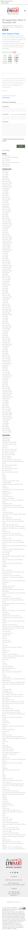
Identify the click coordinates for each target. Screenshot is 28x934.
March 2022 (5, 218)
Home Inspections (7, 629)
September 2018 (7, 271)
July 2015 (5, 300)
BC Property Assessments (9, 449)
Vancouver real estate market (11, 829)
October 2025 (6, 185)
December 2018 (6, 265)
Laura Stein (5, 659)
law (3, 661)
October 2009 (6, 395)
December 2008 (7, 412)
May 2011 (4, 367)
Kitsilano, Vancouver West (10, 654)
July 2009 (5, 400)
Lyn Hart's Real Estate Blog (10, 157)
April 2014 (5, 321)
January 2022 (6, 221)
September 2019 (7, 249)
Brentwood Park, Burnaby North (11, 459)
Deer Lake (5, 516)
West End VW (6, 840)
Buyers (4, 477)
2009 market (6, 440)
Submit (21, 146)
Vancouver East (6, 820)
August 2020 (6, 244)
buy (3, 474)
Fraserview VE (6, 573)
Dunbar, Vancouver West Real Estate (13, 549)
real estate (5, 745)
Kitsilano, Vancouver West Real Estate (13, 656)
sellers (4, 777)
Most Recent (5, 171)
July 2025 (5, 190)
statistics (4, 798)
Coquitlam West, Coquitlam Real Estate (13, 514)
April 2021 (5, 232)
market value (6, 677)
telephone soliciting (8, 805)
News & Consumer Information (11, 162)
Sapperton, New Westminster (11, 770)
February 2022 (6, 220)
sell (3, 773)
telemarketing (6, 803)
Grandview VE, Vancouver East (11, 598)
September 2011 (6, 363)
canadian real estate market (10, 481)
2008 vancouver (7, 437)
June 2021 (5, 228)
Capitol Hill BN (6, 482)
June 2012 (5, 349)
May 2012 (5, 351)
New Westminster (7, 708)
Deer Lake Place (7, 517)
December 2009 (7, 391)
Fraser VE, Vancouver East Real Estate (13, 572)
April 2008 (5, 426)
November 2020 (7, 239)
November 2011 (6, 360)
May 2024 (5, 202)
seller (3, 775)
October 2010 (6, 374)
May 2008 (5, 425)
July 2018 (5, 274)
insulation (5, 645)
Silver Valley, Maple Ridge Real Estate (13, 784)
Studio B (4, 799)
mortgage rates (18, 27)
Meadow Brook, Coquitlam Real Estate (13, 678)
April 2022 (5, 216)
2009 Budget (6, 438)
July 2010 (5, 379)
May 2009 (5, 404)
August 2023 (6, 204)
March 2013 (5, 337)
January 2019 (6, 264)
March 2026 (5, 179)
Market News (6, 159)
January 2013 (6, 341)
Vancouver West (7, 831)
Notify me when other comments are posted (13, 140)
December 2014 (6, 309)
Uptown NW (5, 808)
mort (3, 687)
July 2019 (5, 253)
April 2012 (5, 353)
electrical (5, 558)
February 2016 (6, 295)
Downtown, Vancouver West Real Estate (14, 545)
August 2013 (5, 330)
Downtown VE (6, 531)
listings (4, 663)
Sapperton (5, 768)
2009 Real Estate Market (9, 442)
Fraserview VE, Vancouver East (11, 575)
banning (4, 447)
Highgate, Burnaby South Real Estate (13, 628)
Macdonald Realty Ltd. (9, 668)
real (3, 743)
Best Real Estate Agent (8, 454)
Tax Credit (5, 801)
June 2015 (5, 302)
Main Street (5, 670)
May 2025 (5, 193)
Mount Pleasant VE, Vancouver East (12, 694)
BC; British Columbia (8, 453)
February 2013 (6, 339)
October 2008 (6, 416)
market (4, 675)
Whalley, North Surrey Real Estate (12, 847)
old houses (5, 721)
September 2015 (7, 297)
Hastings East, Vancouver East (11, 615)
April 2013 (5, 335)
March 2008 (6, 428)
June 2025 (5, 192)
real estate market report (9, 754)
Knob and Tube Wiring (8, 657)
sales (3, 766)
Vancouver (5, 817)
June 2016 (5, 288)
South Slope (5, 789)
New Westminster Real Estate (10, 710)
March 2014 (5, 323)
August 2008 (6, 419)
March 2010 (5, 386)
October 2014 (6, 313)
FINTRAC (4, 566)
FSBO (3, 584)
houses (4, 636)
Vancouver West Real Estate (10, 833)
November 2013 (6, 327)
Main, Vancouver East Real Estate (12, 672)
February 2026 (6, 181)
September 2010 (7, 376)
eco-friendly (6, 552)
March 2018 (5, 276)
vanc (3, 815)
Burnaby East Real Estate (9, 465)
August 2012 (5, 346)
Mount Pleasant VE (7, 693)
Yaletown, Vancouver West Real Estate (13, 848)
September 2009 (7, 397)
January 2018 (6, 279)
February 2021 (6, 236)
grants (4, 607)
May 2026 (5, 176)
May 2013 (5, 334)
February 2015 (6, 306)
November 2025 (7, 183)
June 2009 (5, 402)
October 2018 (6, 269)
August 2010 (6, 377)
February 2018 (6, 278)
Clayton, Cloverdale (8, 498)
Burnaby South (6, 470)
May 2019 (5, 257)
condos (4, 510)
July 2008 (5, 421)
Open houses (6, 722)
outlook (4, 724)
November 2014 (6, 311)
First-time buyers (10, 27)
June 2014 (5, 318)
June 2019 (5, 255)
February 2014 (6, 325)
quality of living (6, 735)
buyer (4, 475)
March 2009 (6, 407)
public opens (6, 731)
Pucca (4, 733)
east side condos (7, 551)
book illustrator (6, 456)
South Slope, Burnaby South (10, 791)
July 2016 (5, 286)
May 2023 (5, 206)
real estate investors (8, 749)
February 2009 (6, 409)
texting (4, 806)
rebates (4, 756)
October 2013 (6, 328)
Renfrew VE (5, 757)
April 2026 (5, 178)
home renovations (7, 633)
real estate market (7, 750)
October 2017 (6, 281)
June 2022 (5, 213)
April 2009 (5, 405)
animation (5, 445)
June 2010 (5, 381)
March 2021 (5, 234)
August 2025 (6, 188)
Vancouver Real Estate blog (10, 827)
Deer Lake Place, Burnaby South (11, 519)
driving (4, 547)
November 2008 (7, 414)
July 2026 (5, 172)
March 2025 (6, 197)
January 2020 (6, 246)
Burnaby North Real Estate (10, 468)
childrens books (6, 493)
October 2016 (6, 285)
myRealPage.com (17, 902)
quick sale (5, 742)
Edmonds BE (5, 554)
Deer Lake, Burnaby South (10, 524)
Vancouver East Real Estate (10, 822)
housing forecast (7, 642)
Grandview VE (6, 596)
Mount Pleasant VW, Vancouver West (13, 701)
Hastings (4, 612)
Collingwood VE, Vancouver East (11, 505)
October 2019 (6, 248)
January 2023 (6, 211)
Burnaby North (6, 466)
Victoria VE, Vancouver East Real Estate (13, 834)
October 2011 (6, 362)
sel (3, 771)
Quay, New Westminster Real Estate (12, 736)
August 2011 (5, 365)
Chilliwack (5, 495)
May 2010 (5, 383)
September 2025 (7, 186)
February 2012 (6, 356)
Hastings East (6, 614)
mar (3, 673)
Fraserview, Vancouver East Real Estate (13, 580)
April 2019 (5, 258)
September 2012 (7, 344)
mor (3, 685)
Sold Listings (6, 166)
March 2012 (5, 355)
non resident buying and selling (11, 712)
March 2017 (5, 283)
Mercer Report (6, 680)
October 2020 (6, 241)
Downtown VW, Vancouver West (11, 540)
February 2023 (6, 209)
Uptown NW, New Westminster (11, 810)
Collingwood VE (7, 503)
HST (3, 643)
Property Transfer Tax (8, 729)
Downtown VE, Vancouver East (11, 533)
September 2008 (7, 418)
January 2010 (6, 390)
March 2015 (5, 304)
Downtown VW (6, 538)
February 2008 (6, 430)
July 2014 (5, 316)
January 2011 (6, 372)
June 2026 (5, 174)
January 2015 (6, 307)
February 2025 (6, 199)
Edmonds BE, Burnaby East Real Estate (13, 556)
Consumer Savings (7, 512)
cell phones (5, 487)
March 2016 (5, 293)
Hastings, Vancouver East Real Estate (13, 626)
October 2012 (6, 342)
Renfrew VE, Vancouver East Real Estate (13, 759)
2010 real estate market (9, 444)
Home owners (6, 631)
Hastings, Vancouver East (9, 624)
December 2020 (7, 237)
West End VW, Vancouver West (11, 841)
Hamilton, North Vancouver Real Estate (13, 610)
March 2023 (5, 207)
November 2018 (6, 267)
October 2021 (6, 227)
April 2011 (5, 369)
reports (4, 761)
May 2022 (5, 214)
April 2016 (5, 292)
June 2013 (5, 332)
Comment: (5, 121)
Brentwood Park (7, 458)
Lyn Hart (4, 664)
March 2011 (5, 370)
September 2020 (7, 242)
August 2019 (5, 251)
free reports (5, 582)
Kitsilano (4, 652)
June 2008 (5, 423)
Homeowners (6, 635)
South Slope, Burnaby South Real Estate (13, 792)
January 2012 (6, 358)
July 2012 (5, 348)
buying (4, 479)
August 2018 (5, 272)
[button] (10, 872)
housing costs (6, 640)
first (3, 568)
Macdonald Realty (7, 666)
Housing (4, 638)
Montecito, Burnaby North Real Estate (13, 684)
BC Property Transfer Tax (9, 451)
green (4, 608)
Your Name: (5, 106)
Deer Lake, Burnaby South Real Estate (13, 526)
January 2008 (6, 432)
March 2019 (5, 260)
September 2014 (7, 314)
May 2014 (5, 320)
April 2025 (5, 195)
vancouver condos (7, 819)
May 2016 (5, 290)
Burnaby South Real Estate (10, 472)
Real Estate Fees (7, 747)
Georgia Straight (7, 587)
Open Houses (6, 164)
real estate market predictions (11, 752)
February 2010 (6, 388)
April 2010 (5, 384)
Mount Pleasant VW (8, 699)
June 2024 (5, 200)
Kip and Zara (6, 650)
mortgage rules (6, 691)
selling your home (7, 778)
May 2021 (5, 230)
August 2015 (5, 299)
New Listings (6, 160)
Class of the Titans (7, 496)
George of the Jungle (8, 586)
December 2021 (6, 223)
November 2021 (6, 225)
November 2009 (7, 393)
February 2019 (6, 262)
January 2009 (6, 411)
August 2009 (6, 398)
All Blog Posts (6, 155)
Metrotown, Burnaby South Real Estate (13, 682)
